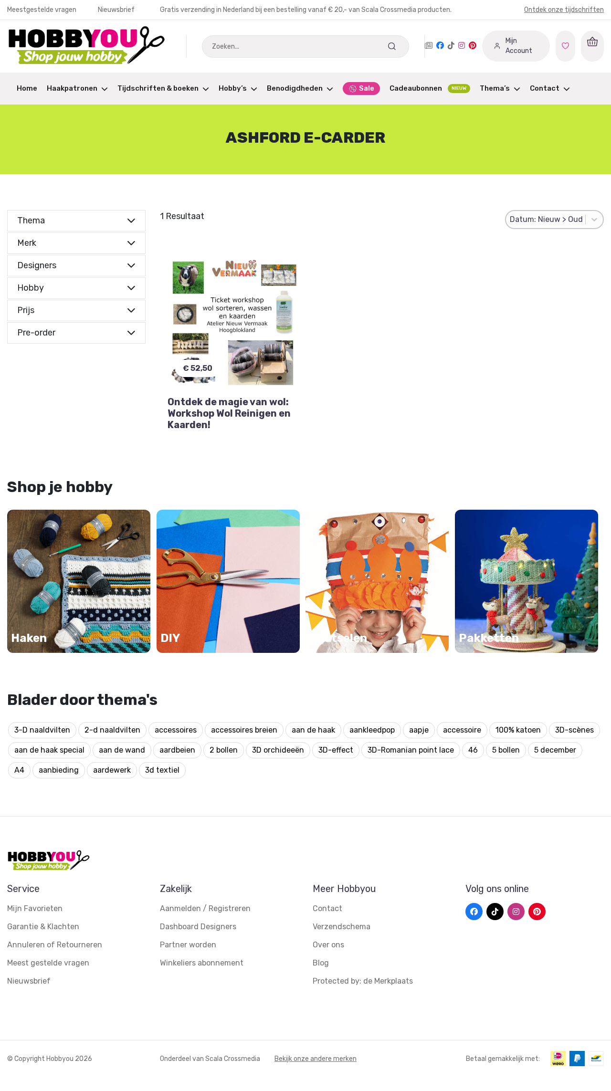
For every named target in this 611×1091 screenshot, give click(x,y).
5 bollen (506, 750)
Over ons (328, 944)
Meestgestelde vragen (42, 10)
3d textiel (162, 770)
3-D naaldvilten (42, 729)
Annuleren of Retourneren (54, 944)
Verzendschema (341, 926)
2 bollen (224, 750)
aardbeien (177, 750)
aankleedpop (372, 729)
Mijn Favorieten (35, 908)
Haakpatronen (72, 88)
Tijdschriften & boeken (158, 88)
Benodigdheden (295, 88)
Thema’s (495, 88)
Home (27, 88)
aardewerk (112, 770)
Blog (321, 962)
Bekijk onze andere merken (315, 1059)
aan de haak (313, 729)
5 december (555, 750)
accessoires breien (244, 729)
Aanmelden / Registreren (205, 908)
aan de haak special (49, 750)
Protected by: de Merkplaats (363, 981)
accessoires (176, 729)
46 (473, 750)
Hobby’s (233, 88)
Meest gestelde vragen (48, 962)
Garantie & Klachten (43, 926)
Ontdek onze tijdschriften (564, 10)
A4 (19, 770)
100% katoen (518, 729)
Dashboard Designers (198, 926)
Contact (544, 88)
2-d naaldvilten (112, 729)
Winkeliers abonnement (201, 962)
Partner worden (188, 944)
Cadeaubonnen (428, 88)
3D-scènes (574, 729)
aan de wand (122, 750)
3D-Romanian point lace (411, 750)
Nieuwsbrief (116, 10)
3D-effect (335, 750)
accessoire (462, 729)
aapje (419, 729)
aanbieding (59, 770)
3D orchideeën (278, 750)
